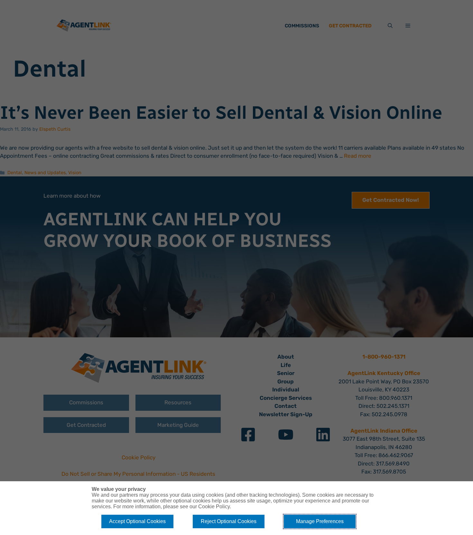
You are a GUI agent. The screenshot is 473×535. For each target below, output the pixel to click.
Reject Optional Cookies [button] (228, 521)
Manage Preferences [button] (320, 521)
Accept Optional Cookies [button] (137, 521)
